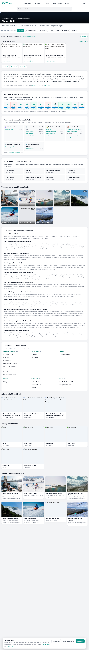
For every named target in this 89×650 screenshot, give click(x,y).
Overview (20, 30)
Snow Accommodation (9, 374)
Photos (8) (14, 66)
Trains (48, 3)
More (74, 30)
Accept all (80, 641)
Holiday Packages (36, 382)
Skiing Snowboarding (65, 384)
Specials (33, 387)
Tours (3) (5, 66)
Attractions (34, 357)
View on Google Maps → (30, 36)
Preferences (56, 641)
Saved (83, 3)
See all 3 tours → (83, 41)
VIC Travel (7, 3)
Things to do (39, 3)
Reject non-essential (68, 641)
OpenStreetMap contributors (13, 152)
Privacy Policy (10, 646)
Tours (51, 30)
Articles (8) (23, 66)
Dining (57, 30)
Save (84, 36)
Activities (43, 30)
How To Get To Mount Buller (67, 382)
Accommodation (31, 30)
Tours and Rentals (64, 354)
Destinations (28, 3)
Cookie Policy (46, 644)
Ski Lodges (6, 372)
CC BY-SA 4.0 (48, 85)
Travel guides (57, 3)
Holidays (65, 30)
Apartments (6, 357)
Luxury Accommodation (10, 366)
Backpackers (7, 360)
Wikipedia (34, 85)
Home (3, 18)
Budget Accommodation (10, 363)
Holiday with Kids (36, 384)
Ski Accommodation (9, 369)
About (66, 3)
